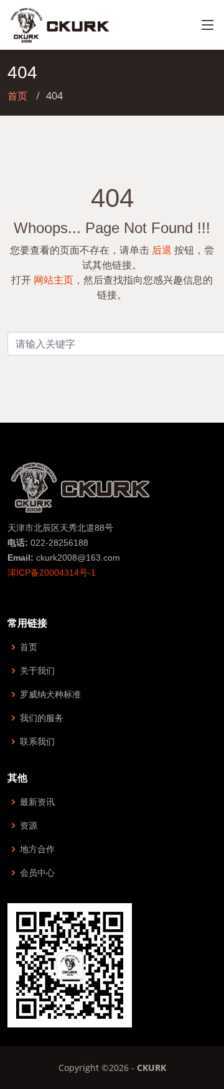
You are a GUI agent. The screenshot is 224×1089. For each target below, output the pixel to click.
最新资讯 (37, 801)
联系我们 (37, 741)
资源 (28, 825)
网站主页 (53, 280)
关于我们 (37, 670)
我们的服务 (41, 718)
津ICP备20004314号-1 (51, 572)
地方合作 (37, 849)
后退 (162, 250)
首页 (17, 96)
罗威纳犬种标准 (50, 694)
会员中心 (37, 872)
